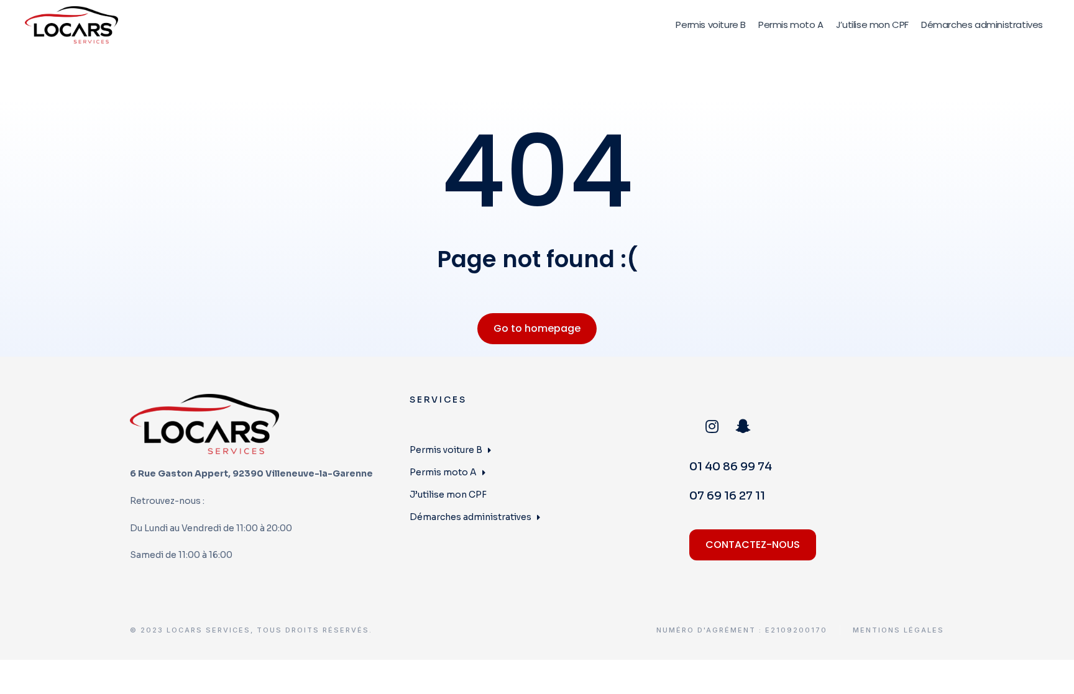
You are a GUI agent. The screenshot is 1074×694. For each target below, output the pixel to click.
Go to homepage (537, 328)
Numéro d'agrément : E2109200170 (741, 630)
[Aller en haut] (1056, 676)
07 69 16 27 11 (727, 496)
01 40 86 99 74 (730, 466)
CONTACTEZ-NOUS (752, 544)
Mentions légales (898, 630)
